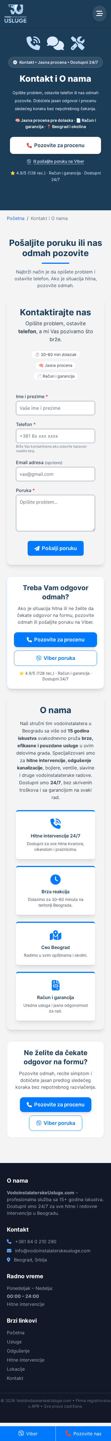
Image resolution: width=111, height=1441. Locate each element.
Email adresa (39, 462)
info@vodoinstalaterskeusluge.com (53, 1250)
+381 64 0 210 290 (35, 1241)
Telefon (26, 424)
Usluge (14, 1342)
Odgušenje (18, 1351)
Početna (15, 218)
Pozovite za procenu (59, 145)
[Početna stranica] (15, 14)
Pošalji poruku (59, 548)
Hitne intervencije (25, 1360)
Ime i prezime (32, 396)
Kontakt (15, 1378)
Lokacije (16, 1369)
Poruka (25, 490)
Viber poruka (59, 658)
